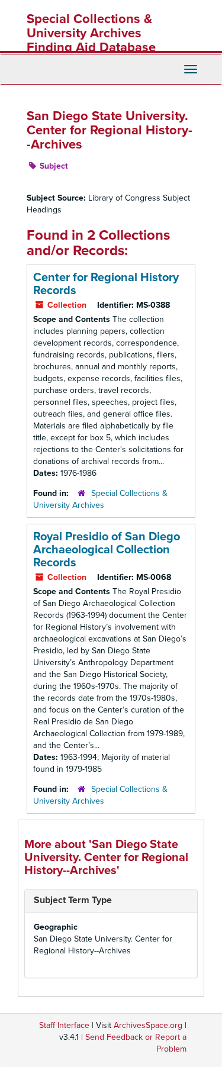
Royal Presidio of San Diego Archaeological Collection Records (106, 550)
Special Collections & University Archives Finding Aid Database (91, 33)
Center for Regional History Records (106, 284)
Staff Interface (64, 1025)
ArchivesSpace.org (148, 1025)
